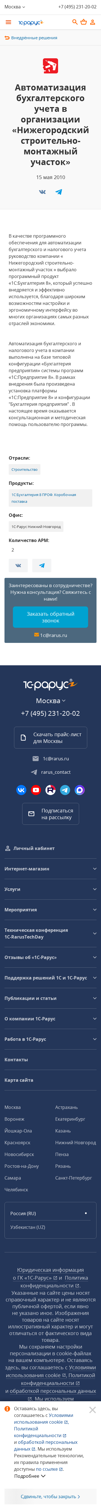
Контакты (16, 1060)
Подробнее (26, 1476)
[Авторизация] (93, 22)
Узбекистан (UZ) (27, 1227)
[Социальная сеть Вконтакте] (21, 790)
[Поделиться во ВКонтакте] (43, 194)
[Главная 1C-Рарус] (42, 23)
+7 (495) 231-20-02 (77, 7)
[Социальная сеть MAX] (80, 790)
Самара (12, 1178)
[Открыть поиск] (75, 22)
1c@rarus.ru (53, 635)
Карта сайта (18, 1080)
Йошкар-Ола (18, 1131)
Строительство (25, 469)
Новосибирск (19, 1154)
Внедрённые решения (34, 37)
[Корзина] (83, 21)
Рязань (63, 1166)
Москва (12, 1107)
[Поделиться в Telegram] (58, 194)
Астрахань (66, 1107)
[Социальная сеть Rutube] (50, 790)
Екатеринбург (70, 1119)
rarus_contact (56, 772)
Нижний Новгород (75, 1142)
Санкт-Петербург (73, 1178)
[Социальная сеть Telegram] (65, 790)
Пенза (62, 1154)
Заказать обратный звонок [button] (50, 617)
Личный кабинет (34, 848)
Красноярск (17, 1142)
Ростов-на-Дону (21, 1166)
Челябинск (16, 1190)
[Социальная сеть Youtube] (36, 790)
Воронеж (14, 1119)
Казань (63, 1131)
